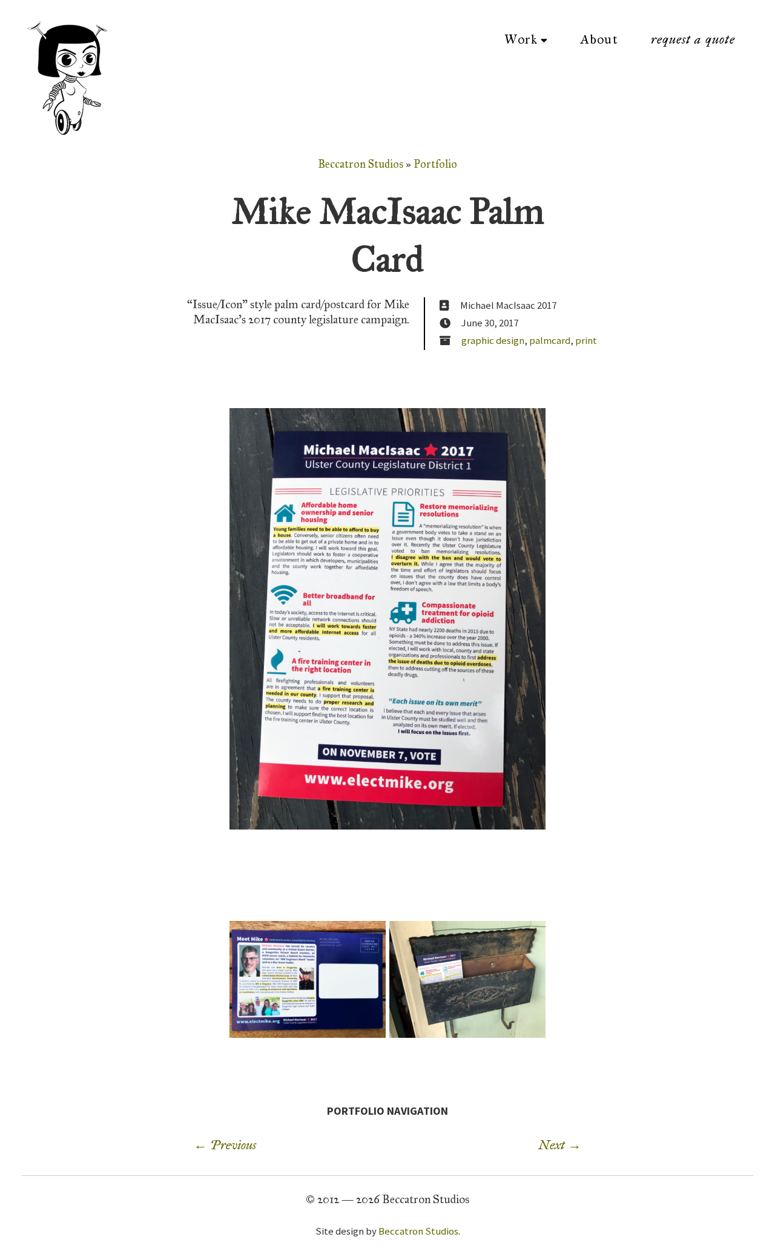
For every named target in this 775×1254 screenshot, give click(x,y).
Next (559, 1145)
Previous (225, 1145)
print (586, 340)
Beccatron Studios (360, 164)
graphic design (492, 340)
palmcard (549, 340)
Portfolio (435, 164)
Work (521, 39)
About (599, 39)
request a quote (693, 39)
